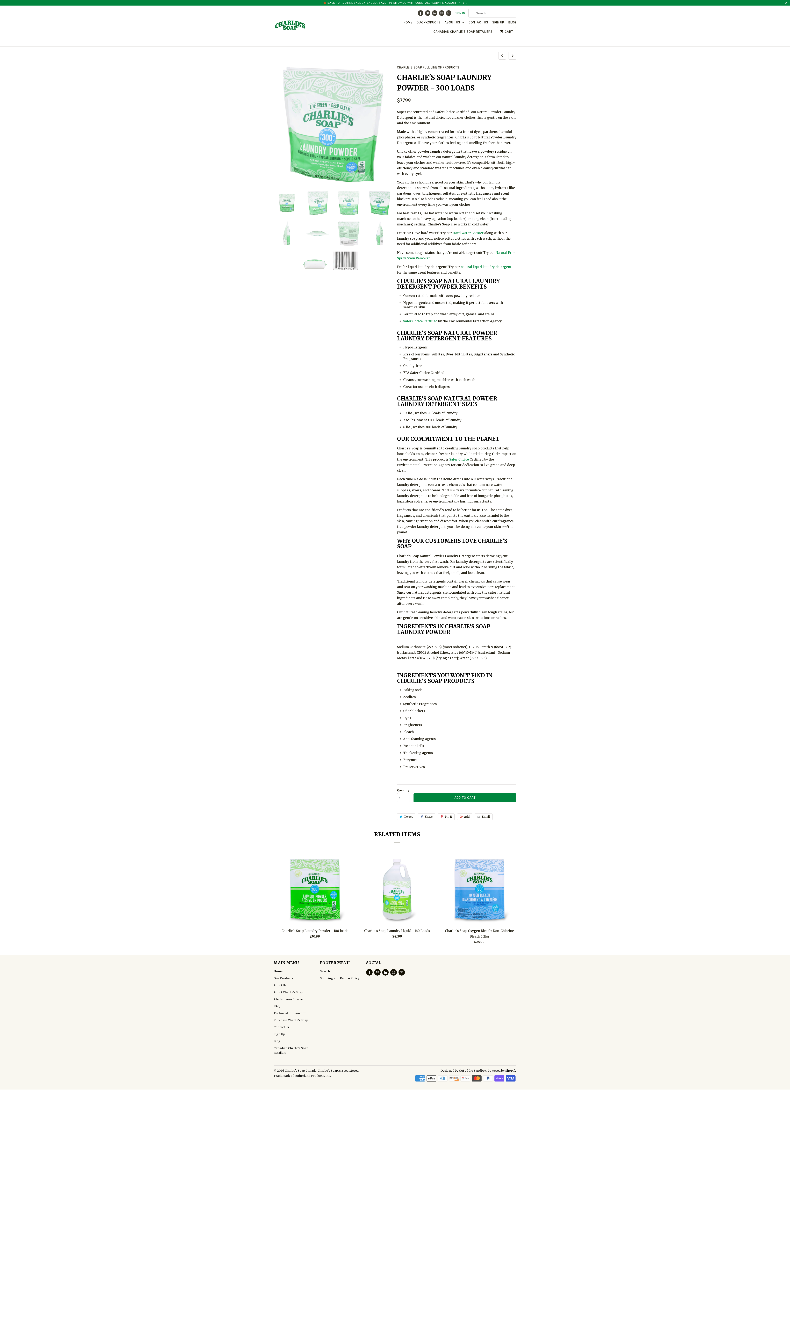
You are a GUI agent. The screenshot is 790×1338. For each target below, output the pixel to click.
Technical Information (290, 1013)
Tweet (408, 816)
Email (486, 816)
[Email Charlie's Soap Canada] (448, 13)
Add (467, 816)
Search (325, 971)
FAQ (277, 1006)
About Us (453, 22)
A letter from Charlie (288, 999)
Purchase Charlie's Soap (291, 1020)
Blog (512, 22)
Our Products (428, 22)
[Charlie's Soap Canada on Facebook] (420, 13)
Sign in (460, 13)
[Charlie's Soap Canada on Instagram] (441, 13)
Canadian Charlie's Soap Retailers (463, 31)
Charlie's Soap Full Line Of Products (428, 67)
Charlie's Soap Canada (300, 1070)
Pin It (448, 816)
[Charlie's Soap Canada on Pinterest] (427, 13)
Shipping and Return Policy (339, 978)
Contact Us (478, 22)
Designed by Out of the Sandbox (463, 1070)
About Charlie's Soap (288, 992)
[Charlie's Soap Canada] (302, 26)
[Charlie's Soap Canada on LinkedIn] (434, 13)
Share (429, 816)
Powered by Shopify (502, 1070)
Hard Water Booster (468, 233)
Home (408, 22)
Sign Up (498, 22)
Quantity (403, 790)
